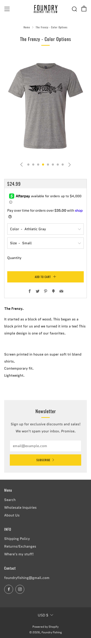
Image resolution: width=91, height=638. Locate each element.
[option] (45, 106)
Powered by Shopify (45, 627)
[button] (28, 164)
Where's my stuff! (19, 554)
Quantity (14, 257)
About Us (12, 515)
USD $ (43, 615)
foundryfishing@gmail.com (26, 577)
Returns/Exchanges (20, 546)
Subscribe (43, 460)
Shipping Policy (17, 538)
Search (10, 499)
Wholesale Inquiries (20, 507)
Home (27, 27)
